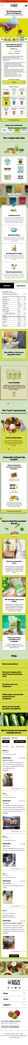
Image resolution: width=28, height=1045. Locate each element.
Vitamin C (4, 319)
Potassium (5, 325)
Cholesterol (5, 303)
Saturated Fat (5, 299)
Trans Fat (4, 301)
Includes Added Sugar (9, 313)
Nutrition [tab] (7, 285)
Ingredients (17, 53)
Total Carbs (5, 307)
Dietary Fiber (5, 309)
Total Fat (4, 297)
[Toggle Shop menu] (17, 993)
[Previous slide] (2, 39)
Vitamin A (4, 317)
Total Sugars (5, 311)
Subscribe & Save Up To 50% (14, 511)
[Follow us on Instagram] (8, 988)
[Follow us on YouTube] (16, 988)
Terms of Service (5, 1035)
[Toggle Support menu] (18, 1004)
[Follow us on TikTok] (20, 988)
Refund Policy (14, 1035)
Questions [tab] (14, 738)
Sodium (4, 305)
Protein (4, 315)
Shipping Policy (23, 1035)
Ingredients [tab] (21, 285)
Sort (13, 746)
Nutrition (10, 53)
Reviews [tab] (6, 738)
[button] (6, 39)
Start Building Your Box (14, 120)
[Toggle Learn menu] (17, 999)
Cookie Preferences (15, 1037)
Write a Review (20, 742)
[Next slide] (26, 39)
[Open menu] (2, 5)
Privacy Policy (19, 1034)
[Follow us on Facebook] (12, 988)
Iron (3, 323)
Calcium (4, 321)
